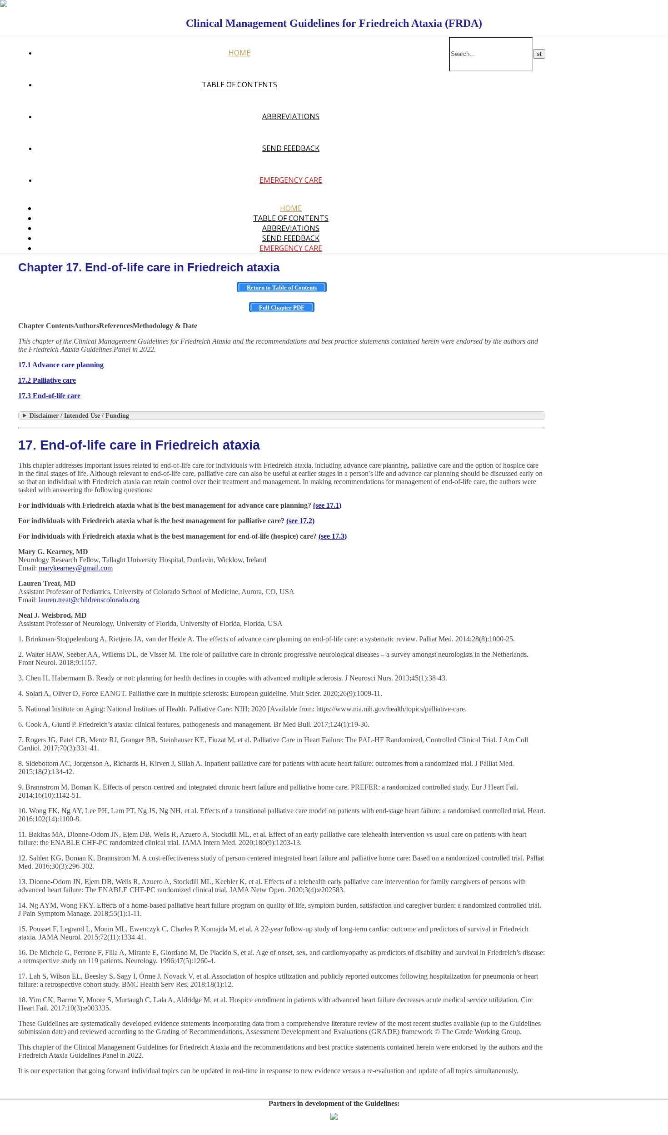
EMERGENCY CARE (290, 180)
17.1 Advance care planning (61, 365)
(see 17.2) (300, 521)
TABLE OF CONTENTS (239, 85)
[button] (46, 326)
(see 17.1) (327, 505)
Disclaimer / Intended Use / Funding (79, 415)
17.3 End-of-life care (49, 396)
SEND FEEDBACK (290, 148)
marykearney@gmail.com (76, 568)
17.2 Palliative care (47, 380)
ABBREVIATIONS (290, 116)
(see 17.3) (333, 536)
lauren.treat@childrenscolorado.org (89, 600)
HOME (239, 53)
